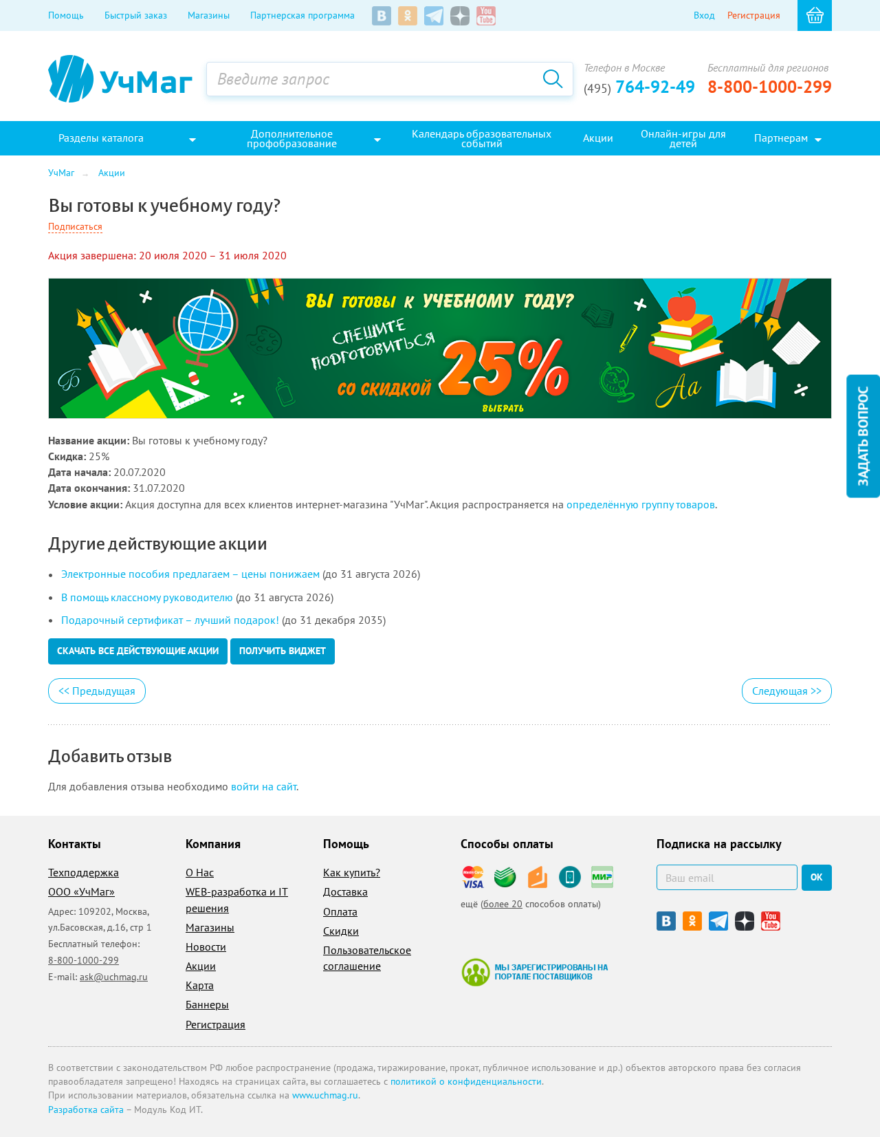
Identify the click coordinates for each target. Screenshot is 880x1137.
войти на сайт (263, 786)
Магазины (209, 15)
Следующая (787, 690)
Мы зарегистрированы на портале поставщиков (534, 972)
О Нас (200, 872)
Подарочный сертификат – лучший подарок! (170, 620)
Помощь (66, 15)
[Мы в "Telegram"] (433, 15)
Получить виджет (282, 651)
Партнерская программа (302, 15)
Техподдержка (83, 872)
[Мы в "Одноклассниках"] (407, 15)
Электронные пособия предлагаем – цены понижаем (190, 574)
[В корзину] (815, 15)
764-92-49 (639, 87)
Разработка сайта (86, 1109)
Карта (200, 985)
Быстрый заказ (135, 15)
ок (817, 877)
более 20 (502, 904)
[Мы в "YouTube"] (486, 15)
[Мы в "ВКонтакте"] (381, 15)
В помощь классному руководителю (147, 597)
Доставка (345, 891)
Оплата (340, 911)
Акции (201, 966)
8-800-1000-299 (769, 87)
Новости (206, 946)
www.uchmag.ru (325, 1095)
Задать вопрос (863, 436)
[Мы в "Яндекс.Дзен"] (460, 15)
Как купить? (351, 872)
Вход (704, 15)
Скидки (341, 931)
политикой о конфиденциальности (466, 1081)
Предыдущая (96, 690)
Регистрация (753, 15)
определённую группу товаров (640, 504)
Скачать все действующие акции (138, 651)
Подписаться (75, 226)
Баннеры (207, 1004)
